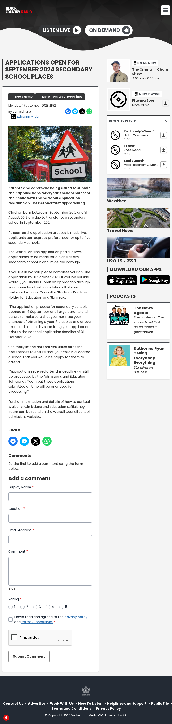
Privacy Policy (108, 708)
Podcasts (123, 296)
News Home (24, 97)
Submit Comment (29, 656)
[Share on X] (82, 111)
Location (16, 508)
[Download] (166, 103)
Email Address (21, 530)
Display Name (21, 487)
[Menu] (165, 10)
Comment (18, 551)
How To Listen (90, 703)
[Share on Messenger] (75, 111)
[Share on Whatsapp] (89, 111)
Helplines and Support (127, 703)
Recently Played (122, 121)
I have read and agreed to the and (50, 619)
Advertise (36, 703)
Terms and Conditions (71, 708)
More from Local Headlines (62, 97)
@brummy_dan (28, 116)
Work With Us (62, 703)
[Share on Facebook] (68, 111)
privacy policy (75, 616)
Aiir (125, 715)
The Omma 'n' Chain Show (150, 71)
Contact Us (13, 703)
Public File (160, 703)
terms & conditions (37, 622)
